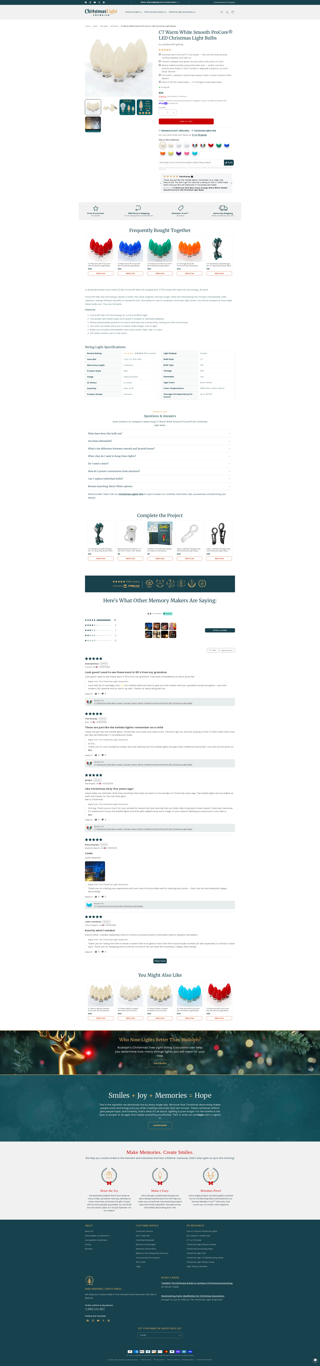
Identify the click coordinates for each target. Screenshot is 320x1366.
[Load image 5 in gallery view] (93, 124)
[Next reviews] (231, 183)
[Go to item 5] (148, 634)
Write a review (220, 630)
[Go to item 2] (156, 626)
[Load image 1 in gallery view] (93, 107)
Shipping (162, 96)
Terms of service (173, 1360)
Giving (88, 1244)
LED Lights (104, 26)
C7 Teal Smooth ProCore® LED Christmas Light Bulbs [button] (118, 906)
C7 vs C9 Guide (194, 1240)
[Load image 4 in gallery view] (145, 107)
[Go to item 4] (172, 626)
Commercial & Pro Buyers (148, 1257)
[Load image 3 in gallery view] (127, 107)
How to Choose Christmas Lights (202, 1231)
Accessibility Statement (96, 1240)
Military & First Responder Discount (152, 1253)
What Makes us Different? (97, 1235)
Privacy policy (159, 1360)
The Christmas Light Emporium (126, 1360)
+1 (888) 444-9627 (95, 1308)
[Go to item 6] (156, 634)
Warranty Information (146, 1249)
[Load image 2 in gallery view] (110, 107)
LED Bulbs (114, 26)
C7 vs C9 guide (199, 135)
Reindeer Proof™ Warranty (175, 130)
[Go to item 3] (164, 626)
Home (88, 26)
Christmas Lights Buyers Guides (201, 1244)
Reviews (88, 1249)
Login (138, 1266)
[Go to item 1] (148, 626)
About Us (89, 1231)
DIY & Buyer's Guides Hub (198, 1235)
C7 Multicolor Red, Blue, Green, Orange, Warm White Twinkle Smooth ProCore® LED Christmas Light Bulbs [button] (143, 703)
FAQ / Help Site (143, 1235)
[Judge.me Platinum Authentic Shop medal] (160, 584)
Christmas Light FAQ (196, 1253)
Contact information (204, 1360)
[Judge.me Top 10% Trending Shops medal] (202, 584)
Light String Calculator (197, 1266)
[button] (221, 12)
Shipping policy (188, 1360)
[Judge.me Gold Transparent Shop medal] (171, 584)
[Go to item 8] (172, 634)
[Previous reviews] (160, 183)
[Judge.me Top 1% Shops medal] (192, 584)
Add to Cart (100, 273)
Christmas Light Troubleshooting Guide (205, 1257)
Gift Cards (141, 1262)
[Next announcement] (189, 2)
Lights (95, 26)
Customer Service (144, 1231)
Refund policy (146, 1360)
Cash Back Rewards (145, 1240)
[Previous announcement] (131, 2)
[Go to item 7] (164, 634)
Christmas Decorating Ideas (200, 1249)
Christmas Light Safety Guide (200, 1262)
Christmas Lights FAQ (205, 130)
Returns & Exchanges (146, 1244)
